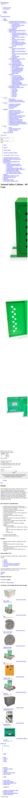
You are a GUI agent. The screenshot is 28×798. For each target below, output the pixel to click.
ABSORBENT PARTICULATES (17, 59)
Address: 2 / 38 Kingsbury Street (10, 790)
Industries (5, 109)
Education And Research (14, 113)
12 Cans (5, 559)
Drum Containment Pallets (18, 65)
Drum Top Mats (15, 56)
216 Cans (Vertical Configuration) (11, 565)
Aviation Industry (13, 114)
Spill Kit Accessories (16, 82)
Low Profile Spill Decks (17, 69)
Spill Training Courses (14, 86)
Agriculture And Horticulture (15, 119)
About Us (5, 758)
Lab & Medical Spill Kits (17, 79)
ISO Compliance (13, 106)
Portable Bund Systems (17, 70)
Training (5, 102)
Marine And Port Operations (15, 117)
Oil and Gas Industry (14, 124)
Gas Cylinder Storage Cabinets (19, 43)
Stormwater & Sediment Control (16, 87)
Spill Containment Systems (15, 64)
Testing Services (15, 26)
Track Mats (14, 57)
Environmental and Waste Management (18, 123)
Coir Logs (14, 88)
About (4, 126)
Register (5, 12)
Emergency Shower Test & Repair (17, 101)
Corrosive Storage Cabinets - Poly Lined (15, 169)
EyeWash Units (15, 24)
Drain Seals (14, 91)
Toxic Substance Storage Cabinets (14, 173)
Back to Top (3, 743)
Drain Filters (15, 90)
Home (4, 18)
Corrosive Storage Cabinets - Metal (14, 168)
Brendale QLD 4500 (8, 791)
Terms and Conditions (8, 781)
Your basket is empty (5, 16)
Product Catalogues (13, 130)
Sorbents (11, 47)
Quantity (3, 469)
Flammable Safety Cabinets (18, 42)
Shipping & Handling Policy (9, 783)
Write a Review (10, 582)
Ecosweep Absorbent (17, 62)
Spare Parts (14, 27)
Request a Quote (7, 7)
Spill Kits (11, 74)
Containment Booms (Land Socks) (17, 21)
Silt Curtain (14, 93)
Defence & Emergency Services (16, 111)
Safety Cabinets (12, 31)
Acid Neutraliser (16, 60)
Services (5, 97)
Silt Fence (14, 95)
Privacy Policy (6, 780)
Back (2, 482)
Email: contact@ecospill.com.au (10, 793)
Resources (11, 108)
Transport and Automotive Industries (17, 122)
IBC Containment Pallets (17, 68)
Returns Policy (6, 784)
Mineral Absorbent (16, 61)
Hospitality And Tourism (14, 110)
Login (4, 11)
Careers (11, 131)
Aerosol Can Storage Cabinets (19, 33)
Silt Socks (14, 96)
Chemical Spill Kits (16, 75)
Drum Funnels (15, 66)
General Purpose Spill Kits (18, 78)
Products (5, 20)
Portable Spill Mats (16, 71)
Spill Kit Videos (7, 774)
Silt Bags (14, 92)
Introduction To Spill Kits (15, 104)
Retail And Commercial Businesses (17, 115)
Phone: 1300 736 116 (8, 132)
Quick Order (6, 9)
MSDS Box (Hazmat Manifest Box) (17, 30)
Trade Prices (3, 4)
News (10, 127)
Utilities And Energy (14, 118)
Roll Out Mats (15, 73)
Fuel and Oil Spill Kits (17, 77)
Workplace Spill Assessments (15, 100)
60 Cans (5, 561)
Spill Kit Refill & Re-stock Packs (19, 84)
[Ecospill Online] (5, 2)
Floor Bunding (12, 29)
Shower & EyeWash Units (18, 25)
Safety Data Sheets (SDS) (15, 128)
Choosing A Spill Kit (14, 105)
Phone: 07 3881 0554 (8, 794)
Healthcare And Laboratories (15, 121)
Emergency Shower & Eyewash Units (17, 22)
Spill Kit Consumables (17, 83)
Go (1, 139)
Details (14, 474)
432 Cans (5, 566)
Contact (5, 761)
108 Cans (5, 562)
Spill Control (12, 99)
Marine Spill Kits (16, 80)
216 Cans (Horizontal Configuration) (11, 563)
